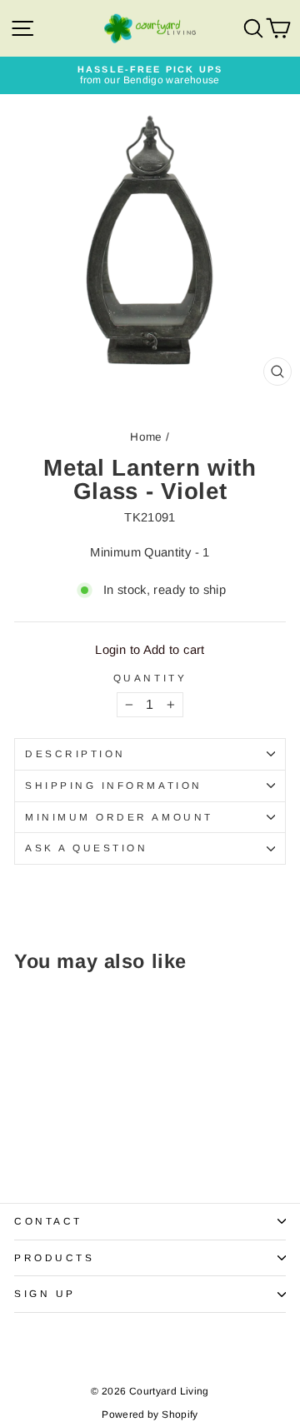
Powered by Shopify (150, 1414)
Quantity (150, 678)
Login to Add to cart (149, 649)
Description (75, 753)
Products (54, 1257)
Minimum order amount (119, 816)
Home (146, 437)
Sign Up (45, 1293)
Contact (48, 1220)
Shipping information (113, 785)
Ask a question (86, 847)
